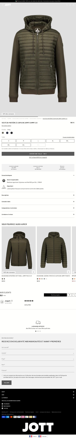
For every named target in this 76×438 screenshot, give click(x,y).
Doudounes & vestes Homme (20, 118)
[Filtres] (70, 294)
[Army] (3, 133)
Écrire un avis (55, 295)
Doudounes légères (36, 118)
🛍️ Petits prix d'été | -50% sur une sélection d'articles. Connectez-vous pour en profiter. (38, 1)
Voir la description (6, 125)
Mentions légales (29, 412)
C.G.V (37, 412)
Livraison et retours (45, 412)
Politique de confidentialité (17, 412)
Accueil (4, 118)
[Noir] (11, 133)
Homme (9, 118)
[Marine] (7, 133)
